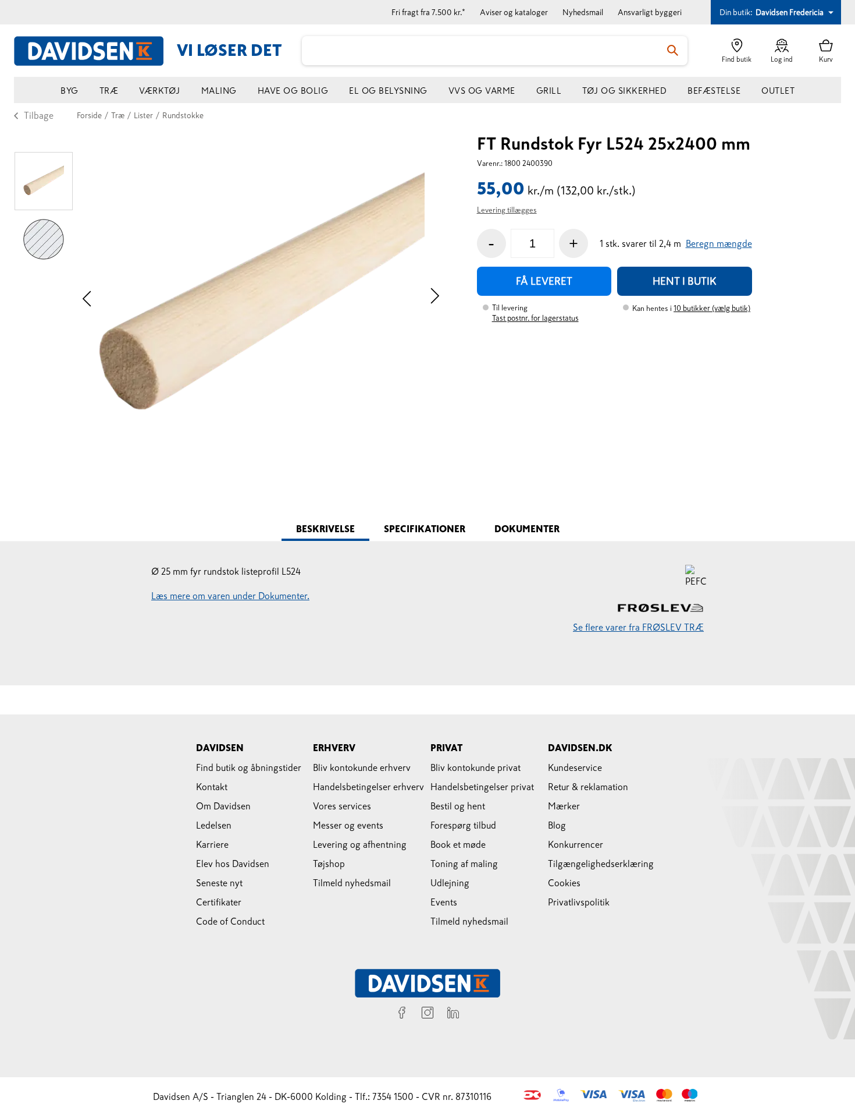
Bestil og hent (457, 806)
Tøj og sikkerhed (624, 90)
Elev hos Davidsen (232, 863)
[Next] (435, 297)
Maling (219, 90)
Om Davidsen (223, 806)
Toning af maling (464, 863)
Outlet (778, 90)
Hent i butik (685, 281)
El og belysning (388, 90)
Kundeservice (575, 767)
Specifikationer (424, 528)
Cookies (564, 882)
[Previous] (87, 297)
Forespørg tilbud (463, 825)
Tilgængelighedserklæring (601, 863)
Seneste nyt (219, 882)
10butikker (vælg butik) (712, 308)
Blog (557, 825)
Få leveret (544, 281)
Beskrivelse (325, 528)
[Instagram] (427, 1014)
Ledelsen (213, 825)
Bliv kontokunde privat (475, 767)
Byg (69, 90)
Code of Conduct (230, 921)
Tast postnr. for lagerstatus (535, 318)
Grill (549, 90)
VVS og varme (481, 90)
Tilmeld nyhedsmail (352, 882)
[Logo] (95, 51)
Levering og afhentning (360, 844)
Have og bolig (293, 90)
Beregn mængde (719, 243)
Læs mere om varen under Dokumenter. (230, 595)
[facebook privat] (402, 1014)
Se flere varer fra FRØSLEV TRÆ (638, 627)
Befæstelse (713, 90)
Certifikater (218, 902)
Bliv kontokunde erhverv (362, 767)
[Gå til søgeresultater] (672, 50)
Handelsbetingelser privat (482, 786)
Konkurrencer (575, 844)
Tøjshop (329, 863)
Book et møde (458, 844)
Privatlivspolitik (579, 902)
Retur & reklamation (588, 786)
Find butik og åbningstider (248, 767)
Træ (109, 90)
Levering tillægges (507, 210)
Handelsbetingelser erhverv (368, 786)
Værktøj (159, 90)
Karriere (212, 844)
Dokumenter (527, 528)
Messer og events (348, 825)
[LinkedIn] (453, 1014)
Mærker (564, 806)
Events (443, 902)
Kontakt (211, 786)
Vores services (342, 806)
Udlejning (449, 882)
